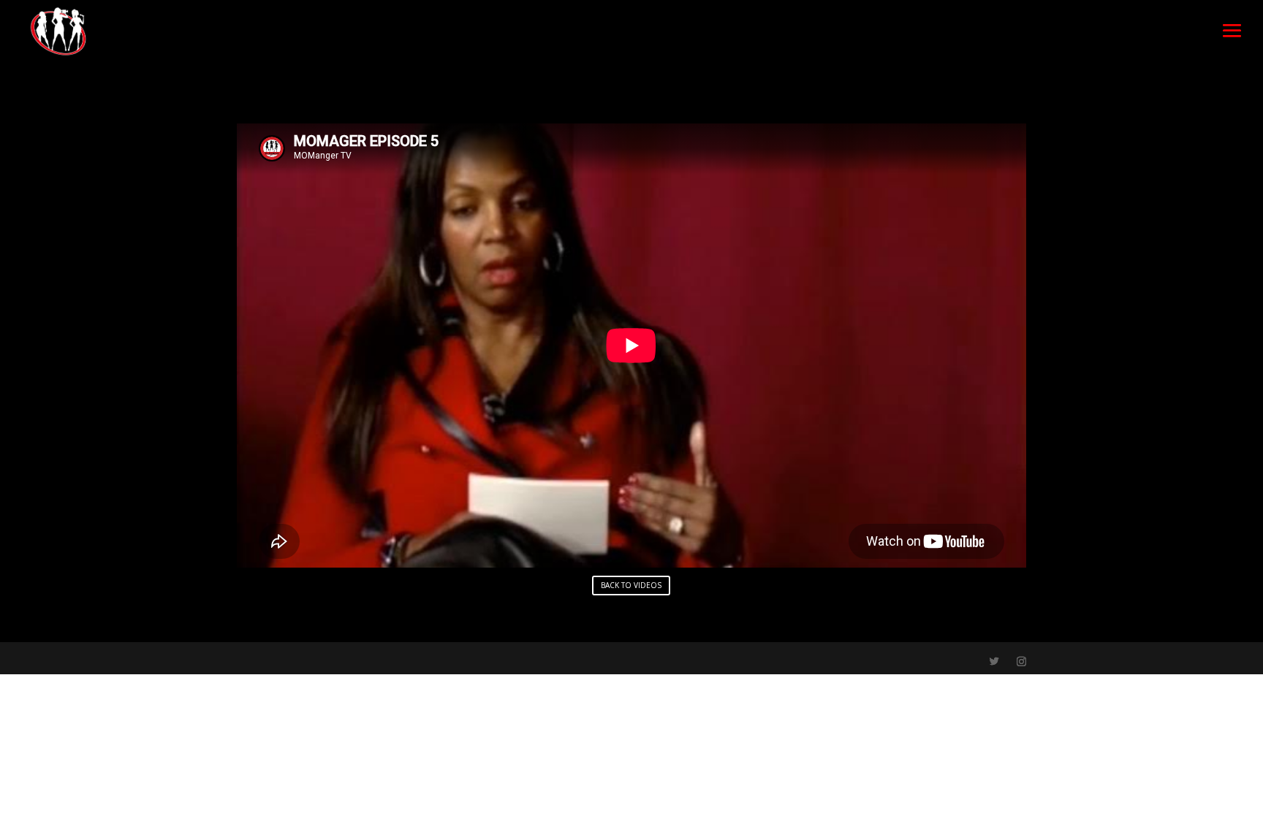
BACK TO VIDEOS (631, 585)
